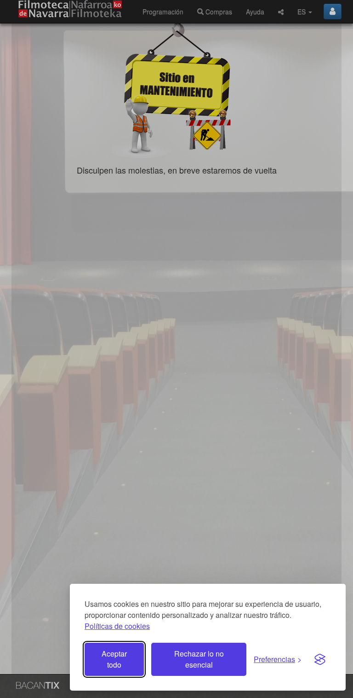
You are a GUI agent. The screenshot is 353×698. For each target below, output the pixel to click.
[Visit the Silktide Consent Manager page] (320, 659)
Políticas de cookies (117, 626)
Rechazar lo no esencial (199, 659)
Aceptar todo (114, 659)
